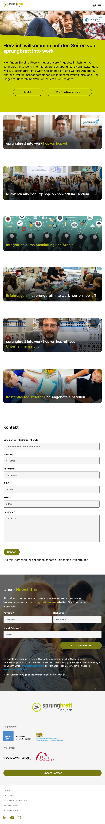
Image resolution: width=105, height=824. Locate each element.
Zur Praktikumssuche (68, 92)
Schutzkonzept (10, 810)
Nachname (9, 469)
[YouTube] (12, 818)
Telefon (7, 483)
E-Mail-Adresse (12, 628)
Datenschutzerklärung (15, 669)
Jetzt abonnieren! (81, 645)
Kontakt (28, 92)
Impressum (8, 795)
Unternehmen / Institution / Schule (21, 440)
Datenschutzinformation (15, 800)
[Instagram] (19, 818)
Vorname (9, 454)
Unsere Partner (52, 772)
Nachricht (9, 512)
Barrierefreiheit (10, 805)
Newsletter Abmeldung (32, 665)
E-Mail (7, 497)
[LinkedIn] (4, 818)
